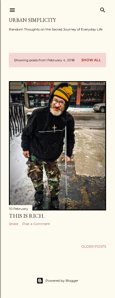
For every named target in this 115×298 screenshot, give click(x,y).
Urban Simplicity (32, 20)
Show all (91, 60)
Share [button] (13, 224)
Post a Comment (36, 224)
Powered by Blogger (61, 280)
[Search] (102, 8)
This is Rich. (27, 215)
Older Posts (93, 246)
